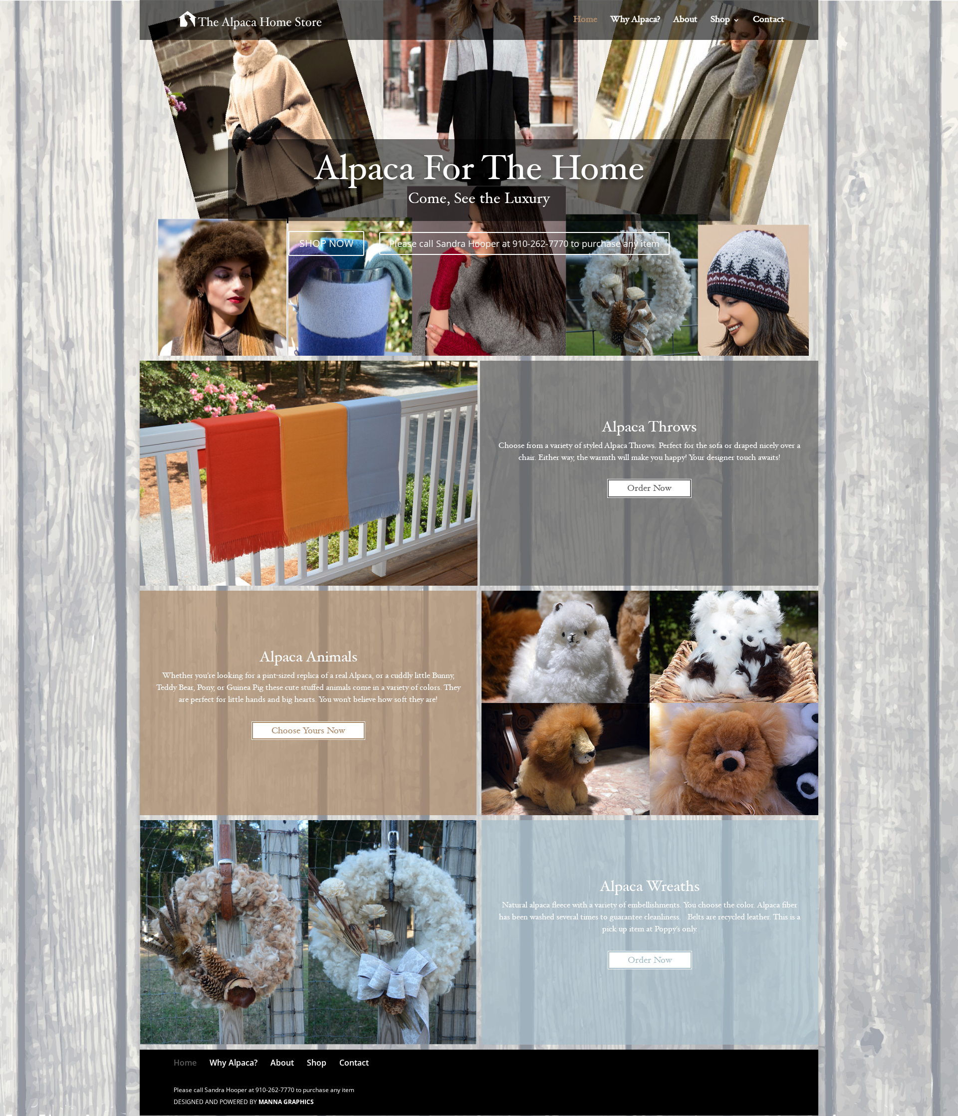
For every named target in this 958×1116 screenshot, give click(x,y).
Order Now (649, 488)
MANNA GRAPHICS (286, 1102)
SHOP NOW (326, 243)
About (685, 20)
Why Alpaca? (635, 20)
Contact (768, 20)
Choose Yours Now (308, 731)
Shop (720, 20)
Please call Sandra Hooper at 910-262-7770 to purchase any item (524, 243)
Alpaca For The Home (479, 171)
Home (585, 20)
